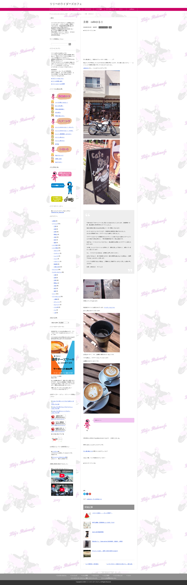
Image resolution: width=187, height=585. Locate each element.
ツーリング (66, 9)
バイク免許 (99, 9)
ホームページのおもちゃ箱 (59, 457)
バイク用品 (77, 9)
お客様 (54, 221)
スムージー (57, 304)
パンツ (55, 258)
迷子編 (57, 144)
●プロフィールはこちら (57, 78)
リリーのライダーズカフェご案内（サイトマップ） (84, 578)
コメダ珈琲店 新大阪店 (91, 564)
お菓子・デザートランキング (57, 431)
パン (55, 310)
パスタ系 (56, 307)
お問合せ (132, 9)
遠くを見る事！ (59, 105)
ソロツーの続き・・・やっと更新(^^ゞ (102, 513)
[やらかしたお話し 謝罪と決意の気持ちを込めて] (87, 553)
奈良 (55, 239)
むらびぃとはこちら (109, 307)
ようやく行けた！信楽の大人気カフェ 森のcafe (119, 564)
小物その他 (57, 266)
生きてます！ (58, 162)
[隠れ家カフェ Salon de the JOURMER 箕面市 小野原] (87, 544)
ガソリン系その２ (60, 140)
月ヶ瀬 (95, 499)
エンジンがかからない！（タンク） (64, 127)
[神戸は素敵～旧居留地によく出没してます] (87, 525)
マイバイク (88, 9)
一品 (55, 312)
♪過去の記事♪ (54, 322)
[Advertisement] (108, 41)
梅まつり (99, 499)
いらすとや (55, 451)
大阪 (55, 237)
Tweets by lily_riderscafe (57, 212)
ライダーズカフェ (55, 9)
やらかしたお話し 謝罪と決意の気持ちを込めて (105, 551)
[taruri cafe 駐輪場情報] (87, 534)
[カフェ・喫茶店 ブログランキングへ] (58, 424)
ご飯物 (55, 299)
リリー (121, 9)
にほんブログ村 (55, 404)
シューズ (56, 256)
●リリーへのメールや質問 (58, 84)
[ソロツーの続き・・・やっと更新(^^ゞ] (87, 515)
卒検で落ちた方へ (60, 116)
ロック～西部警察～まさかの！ (63, 134)
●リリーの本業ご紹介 (56, 81)
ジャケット (57, 253)
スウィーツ (57, 302)
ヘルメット (57, 261)
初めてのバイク (59, 155)
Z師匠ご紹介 (58, 158)
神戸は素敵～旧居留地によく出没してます (103, 522)
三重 (55, 226)
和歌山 (55, 234)
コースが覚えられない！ (61, 102)
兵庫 (55, 231)
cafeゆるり (86, 68)
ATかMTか (58, 112)
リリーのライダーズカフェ (66, 3)
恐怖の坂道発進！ (60, 109)
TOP (59, 14)
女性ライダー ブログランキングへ (58, 419)
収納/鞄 (56, 264)
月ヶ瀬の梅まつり (88, 451)
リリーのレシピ (110, 9)
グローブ (56, 250)
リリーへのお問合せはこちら (108, 578)
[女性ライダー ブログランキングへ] (58, 417)
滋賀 (55, 242)
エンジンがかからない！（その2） (64, 130)
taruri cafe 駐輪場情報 (98, 532)
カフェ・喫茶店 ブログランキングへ (58, 425)
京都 (110, 27)
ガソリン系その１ (60, 137)
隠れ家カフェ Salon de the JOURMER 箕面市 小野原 (107, 541)
